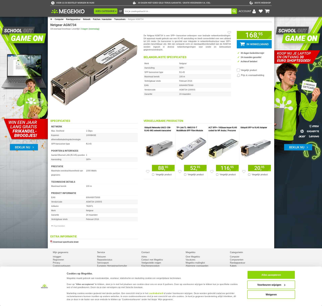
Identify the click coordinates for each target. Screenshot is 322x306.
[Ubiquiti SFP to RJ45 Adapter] (255, 148)
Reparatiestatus (104, 259)
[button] (105, 11)
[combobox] (177, 11)
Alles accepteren (271, 274)
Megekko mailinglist (195, 262)
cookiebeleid (156, 293)
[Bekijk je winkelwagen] (267, 11)
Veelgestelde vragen (151, 262)
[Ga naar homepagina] (71, 11)
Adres (144, 256)
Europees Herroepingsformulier (112, 265)
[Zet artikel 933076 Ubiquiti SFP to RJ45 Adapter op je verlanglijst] (244, 171)
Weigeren (271, 294)
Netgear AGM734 (136, 19)
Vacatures (190, 259)
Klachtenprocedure (150, 265)
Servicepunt (103, 262)
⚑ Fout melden (58, 226)
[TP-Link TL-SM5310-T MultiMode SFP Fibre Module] (191, 148)
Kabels (233, 265)
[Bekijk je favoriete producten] (260, 11)
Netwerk (86, 19)
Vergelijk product (249, 70)
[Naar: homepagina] (51, 19)
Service (101, 252)
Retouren (101, 256)
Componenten (236, 259)
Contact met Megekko (152, 259)
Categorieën (236, 252)
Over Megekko (193, 256)
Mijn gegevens (60, 252)
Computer (59, 19)
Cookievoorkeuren (61, 265)
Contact (145, 252)
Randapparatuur (73, 19)
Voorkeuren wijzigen (269, 284)
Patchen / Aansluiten (102, 19)
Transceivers (119, 19)
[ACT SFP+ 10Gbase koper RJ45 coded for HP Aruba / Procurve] (223, 148)
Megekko (190, 252)
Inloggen (57, 256)
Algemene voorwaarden (197, 265)
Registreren (58, 259)
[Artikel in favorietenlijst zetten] (229, 32)
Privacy (56, 262)
